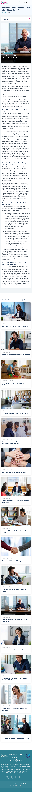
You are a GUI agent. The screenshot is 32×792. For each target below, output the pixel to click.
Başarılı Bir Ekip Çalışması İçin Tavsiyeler (14, 472)
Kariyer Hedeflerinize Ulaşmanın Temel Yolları (16, 354)
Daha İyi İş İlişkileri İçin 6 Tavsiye (12, 561)
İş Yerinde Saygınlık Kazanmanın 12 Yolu (14, 650)
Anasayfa (3, 12)
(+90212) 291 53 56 (17, 761)
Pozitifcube (19, 785)
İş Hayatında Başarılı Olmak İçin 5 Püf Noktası (15, 413)
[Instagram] (15, 777)
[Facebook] (11, 777)
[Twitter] (7, 777)
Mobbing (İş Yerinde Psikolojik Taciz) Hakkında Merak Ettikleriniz (13, 442)
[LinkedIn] (19, 777)
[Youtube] (23, 777)
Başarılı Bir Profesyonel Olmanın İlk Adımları (15, 326)
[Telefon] (22, 2)
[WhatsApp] (19, 2)
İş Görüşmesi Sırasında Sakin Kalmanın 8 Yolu (15, 738)
